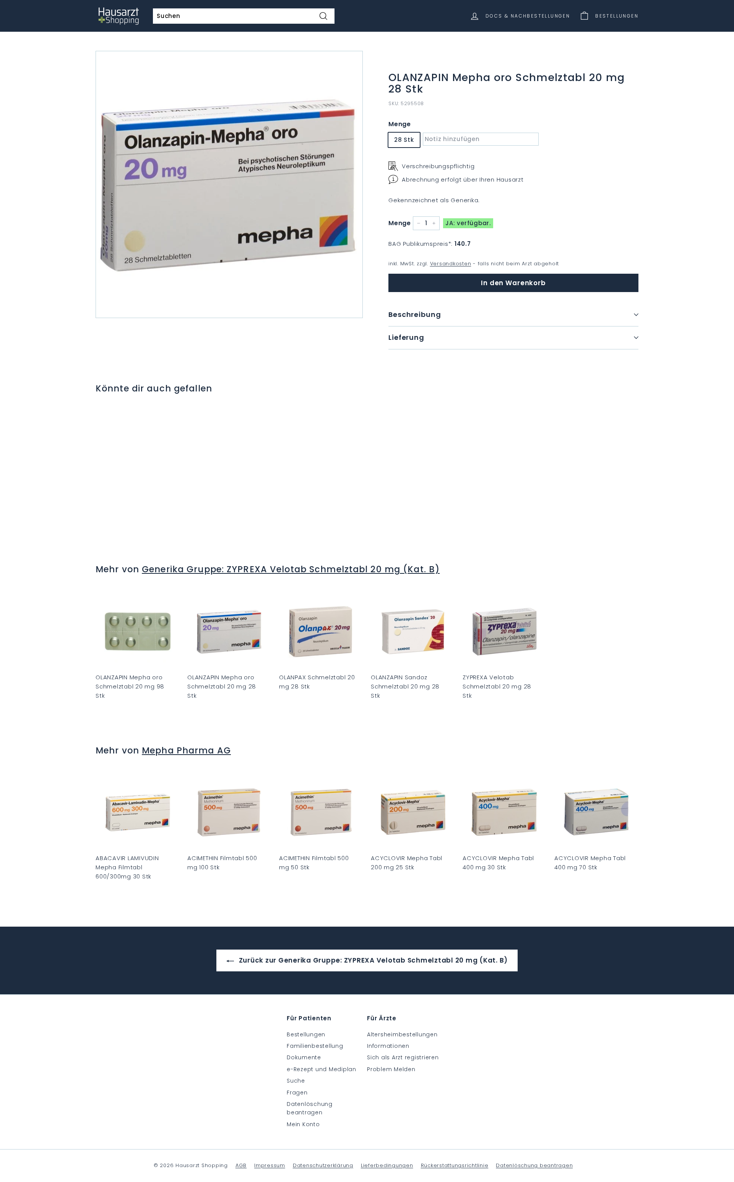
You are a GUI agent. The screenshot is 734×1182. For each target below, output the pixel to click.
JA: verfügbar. (468, 223)
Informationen (388, 1046)
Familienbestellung (315, 1046)
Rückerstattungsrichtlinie (455, 1165)
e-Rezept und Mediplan (321, 1069)
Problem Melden (391, 1069)
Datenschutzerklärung (323, 1165)
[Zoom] (229, 184)
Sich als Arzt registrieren (403, 1057)
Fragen (297, 1092)
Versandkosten (450, 263)
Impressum (269, 1165)
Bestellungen (306, 1034)
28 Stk (404, 140)
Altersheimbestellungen (402, 1034)
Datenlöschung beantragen (310, 1108)
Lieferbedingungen (387, 1165)
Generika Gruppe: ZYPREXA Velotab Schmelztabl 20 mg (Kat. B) (291, 569)
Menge (399, 124)
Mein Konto (303, 1124)
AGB (241, 1165)
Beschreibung (414, 314)
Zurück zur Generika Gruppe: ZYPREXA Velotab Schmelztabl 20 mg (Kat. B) (372, 960)
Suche (296, 1081)
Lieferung (406, 337)
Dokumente (304, 1057)
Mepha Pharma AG (186, 750)
